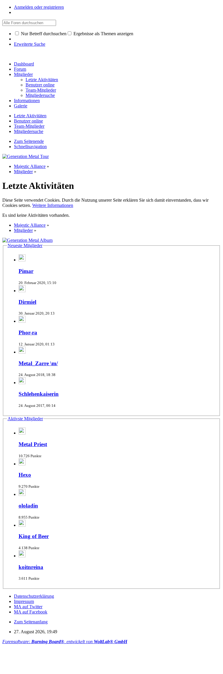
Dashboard (24, 63)
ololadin (28, 506)
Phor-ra (28, 332)
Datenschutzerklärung (34, 596)
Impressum (24, 601)
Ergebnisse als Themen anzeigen (102, 33)
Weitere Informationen (52, 205)
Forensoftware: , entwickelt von (64, 641)
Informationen (27, 100)
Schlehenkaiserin (39, 394)
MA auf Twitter (28, 606)
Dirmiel (27, 302)
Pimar (26, 271)
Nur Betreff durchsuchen (43, 33)
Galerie (20, 105)
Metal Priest (33, 444)
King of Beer (34, 536)
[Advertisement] (108, 657)
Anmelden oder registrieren (39, 7)
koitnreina (31, 567)
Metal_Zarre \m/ (38, 363)
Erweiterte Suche (29, 44)
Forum (20, 69)
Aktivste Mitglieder (25, 418)
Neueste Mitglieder (25, 245)
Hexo (25, 475)
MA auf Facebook (30, 611)
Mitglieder (23, 74)
